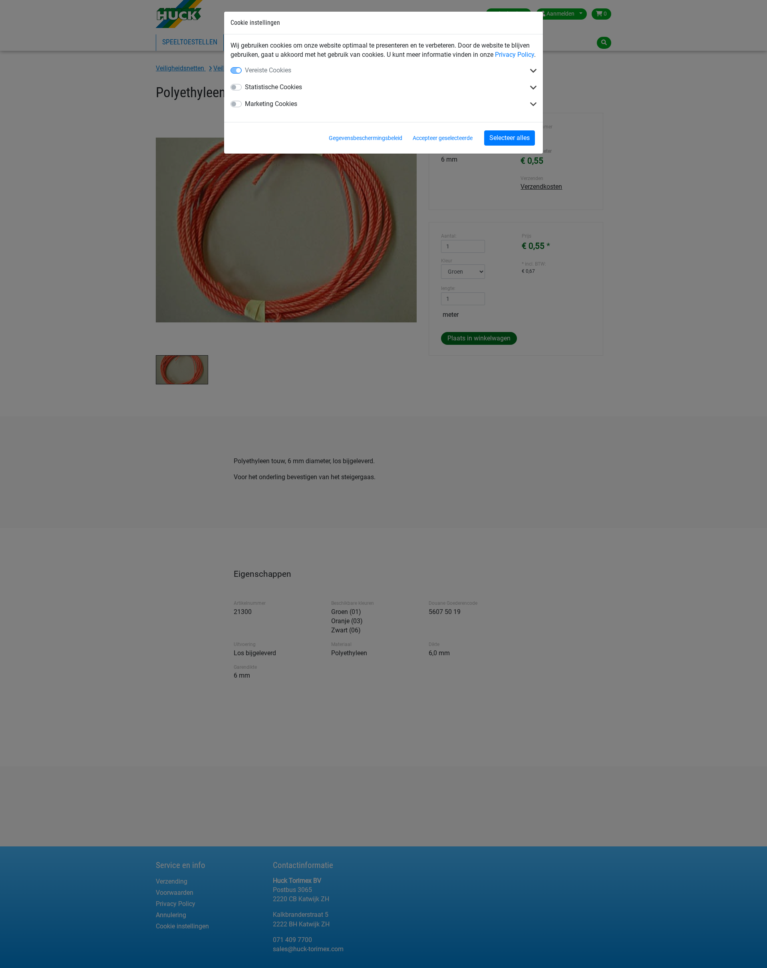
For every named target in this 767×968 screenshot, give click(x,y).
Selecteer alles (509, 138)
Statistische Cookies (273, 87)
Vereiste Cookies (268, 70)
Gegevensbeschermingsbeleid (365, 138)
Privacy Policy (514, 54)
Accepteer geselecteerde (443, 138)
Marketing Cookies (271, 104)
